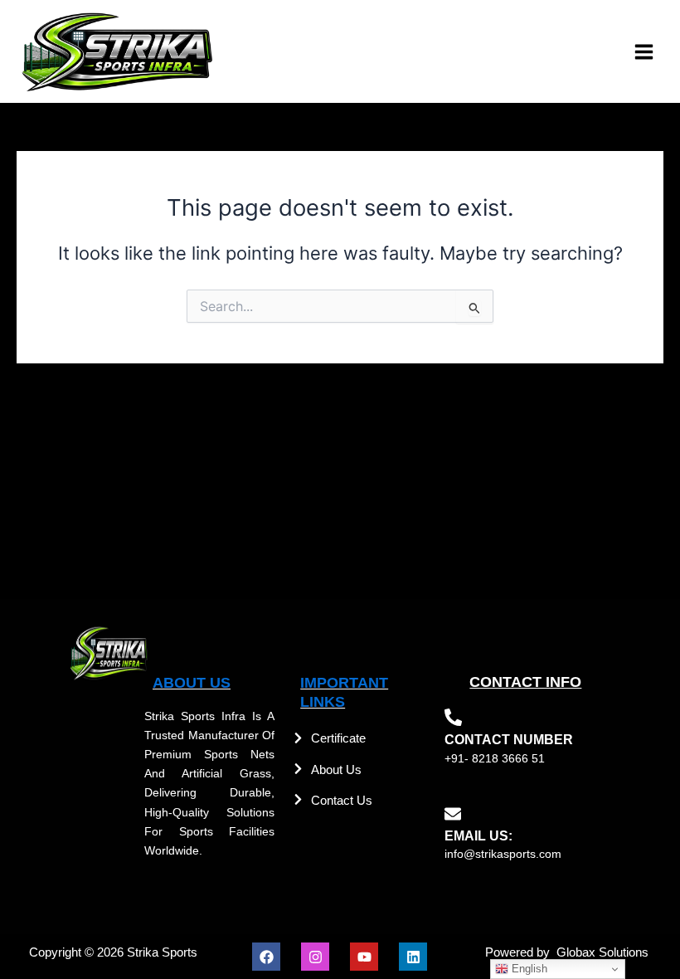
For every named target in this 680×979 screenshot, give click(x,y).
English (527, 968)
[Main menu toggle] (643, 51)
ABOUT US (192, 683)
